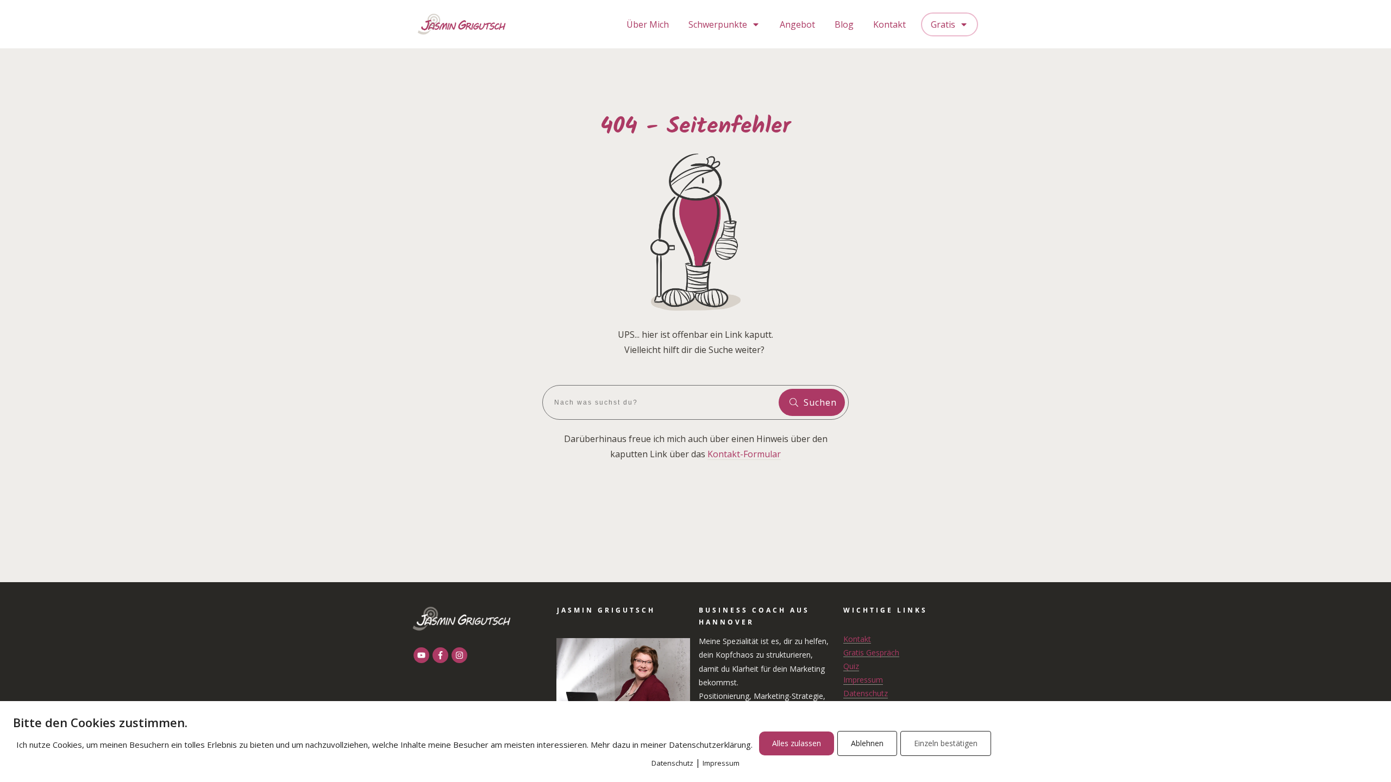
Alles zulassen (796, 743)
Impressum (863, 679)
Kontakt (857, 639)
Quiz (851, 666)
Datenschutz (865, 693)
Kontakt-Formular (744, 454)
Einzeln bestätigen (946, 743)
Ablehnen (867, 743)
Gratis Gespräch (871, 652)
